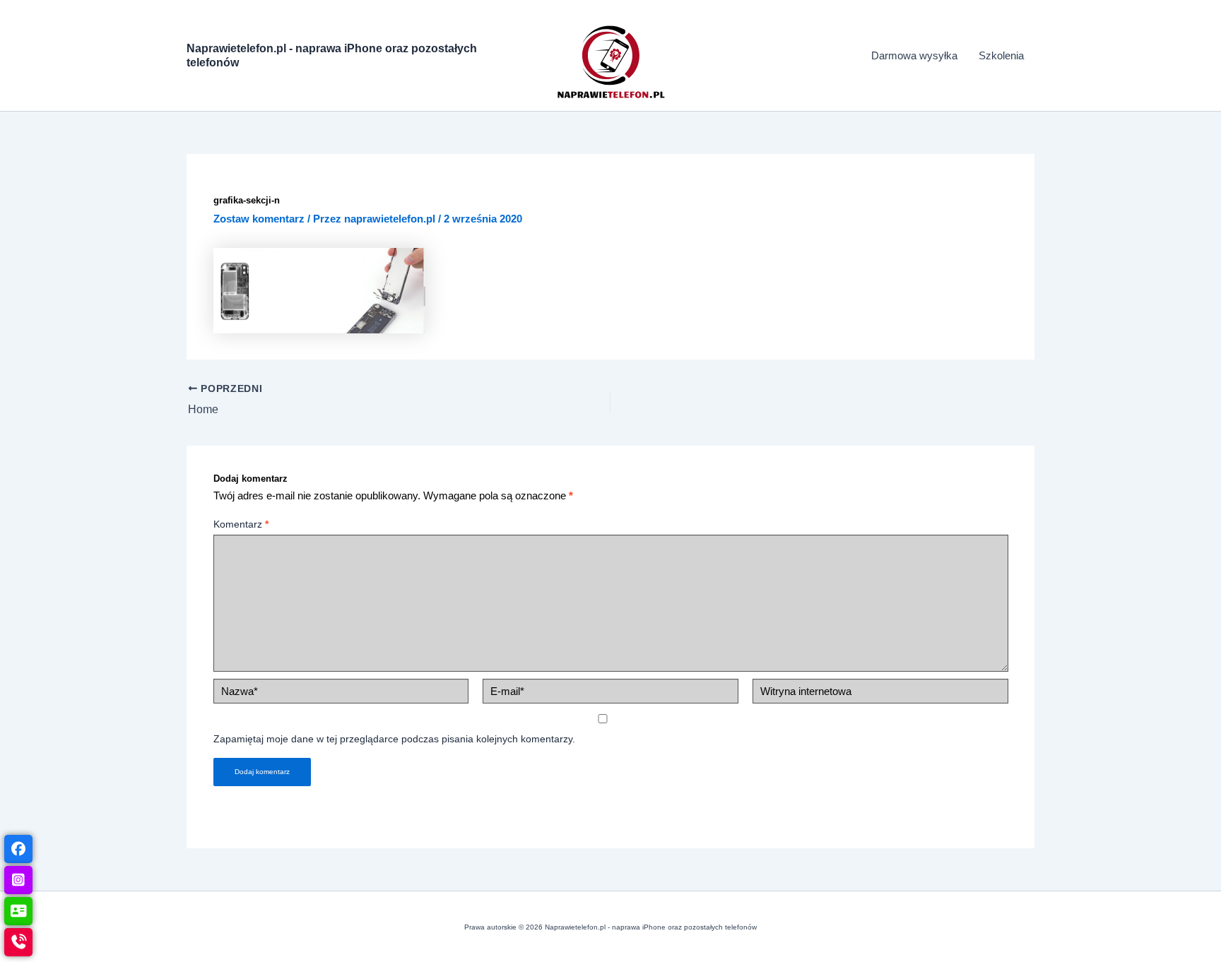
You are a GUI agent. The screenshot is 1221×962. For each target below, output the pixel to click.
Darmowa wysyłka (914, 55)
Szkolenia (1001, 55)
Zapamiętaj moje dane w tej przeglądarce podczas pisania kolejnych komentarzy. (394, 738)
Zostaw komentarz (259, 219)
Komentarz (241, 524)
